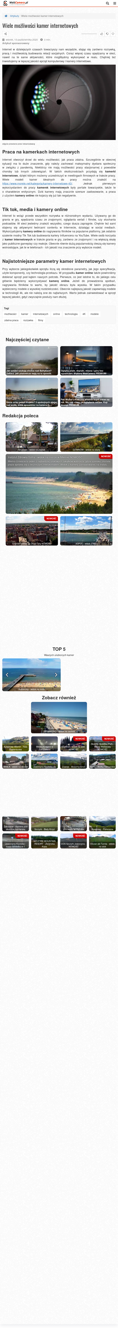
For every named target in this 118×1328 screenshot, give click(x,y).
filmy (40, 320)
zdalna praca (11, 320)
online (56, 314)
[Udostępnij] (5, 33)
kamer (24, 314)
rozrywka (28, 320)
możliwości (10, 314)
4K (84, 314)
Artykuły (14, 16)
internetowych (40, 314)
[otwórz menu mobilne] (114, 3)
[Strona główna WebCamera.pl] (15, 3)
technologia (71, 314)
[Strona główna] (6, 16)
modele (94, 314)
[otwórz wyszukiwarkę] (107, 3)
